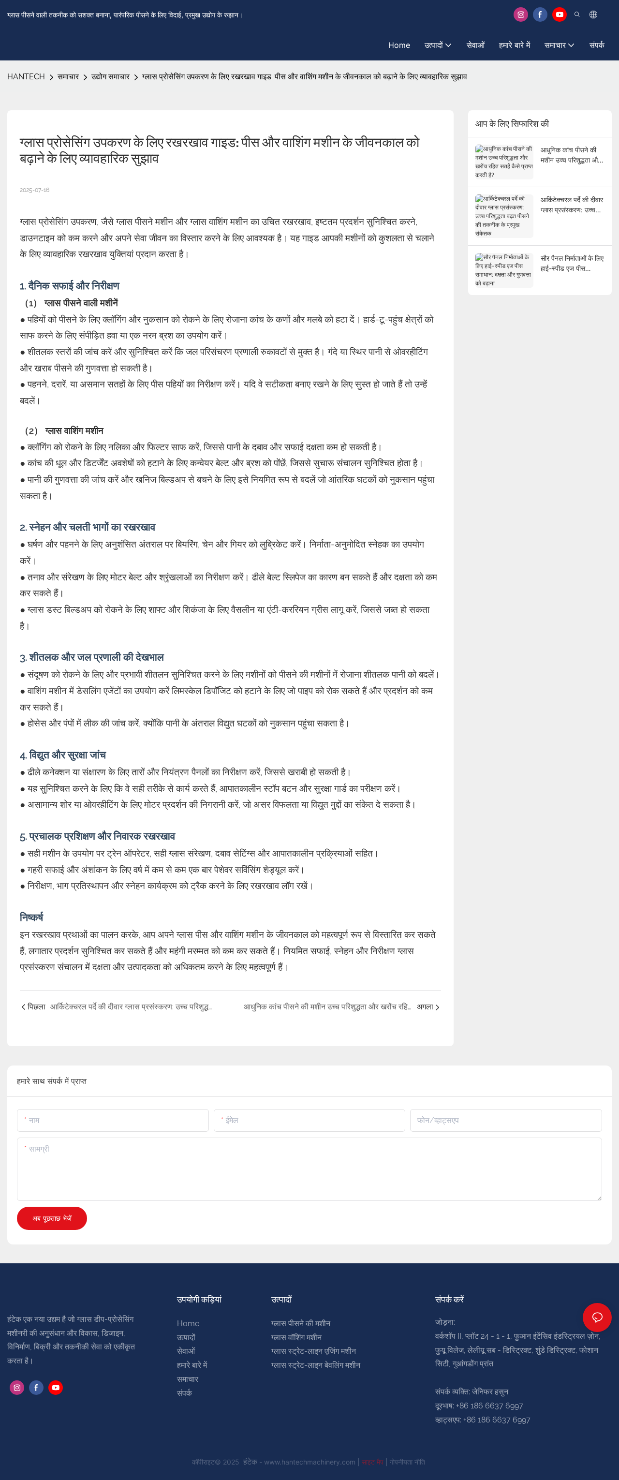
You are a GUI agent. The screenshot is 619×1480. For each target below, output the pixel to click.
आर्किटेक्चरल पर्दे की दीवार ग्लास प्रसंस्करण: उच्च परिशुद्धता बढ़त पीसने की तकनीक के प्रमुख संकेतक (572, 205)
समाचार (68, 76)
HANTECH (26, 76)
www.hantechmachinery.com (310, 1462)
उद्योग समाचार (110, 76)
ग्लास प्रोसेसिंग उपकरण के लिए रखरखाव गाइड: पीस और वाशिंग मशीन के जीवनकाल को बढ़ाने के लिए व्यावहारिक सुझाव (304, 76)
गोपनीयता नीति (407, 1462)
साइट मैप (373, 1462)
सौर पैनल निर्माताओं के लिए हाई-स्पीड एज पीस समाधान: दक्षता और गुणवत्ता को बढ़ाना (572, 263)
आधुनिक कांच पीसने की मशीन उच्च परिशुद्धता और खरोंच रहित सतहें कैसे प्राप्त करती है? (571, 155)
